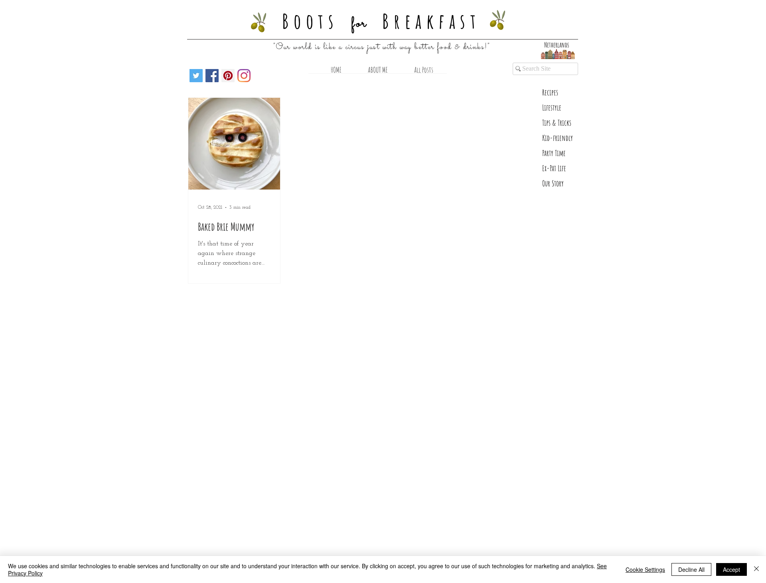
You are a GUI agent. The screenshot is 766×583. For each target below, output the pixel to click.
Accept (731, 569)
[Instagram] (244, 75)
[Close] (756, 569)
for (359, 23)
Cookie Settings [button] (645, 569)
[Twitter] (196, 75)
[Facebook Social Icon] (212, 75)
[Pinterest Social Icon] (228, 75)
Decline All (691, 569)
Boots (310, 21)
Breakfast (431, 21)
